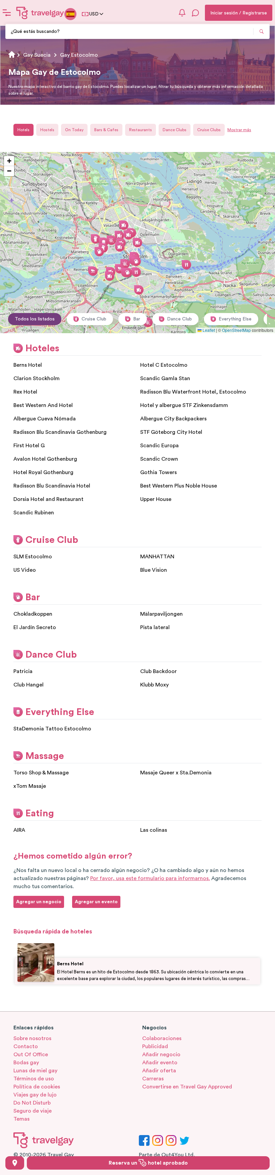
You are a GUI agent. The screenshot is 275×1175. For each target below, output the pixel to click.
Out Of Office (30, 1054)
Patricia (23, 671)
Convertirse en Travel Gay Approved (187, 1086)
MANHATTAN (157, 556)
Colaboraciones (161, 1038)
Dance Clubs (174, 130)
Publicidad (155, 1046)
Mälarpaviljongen (161, 614)
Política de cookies (36, 1086)
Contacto (25, 1046)
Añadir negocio (161, 1054)
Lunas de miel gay (35, 1070)
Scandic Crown (159, 459)
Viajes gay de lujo (35, 1094)
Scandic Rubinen (33, 512)
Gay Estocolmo (79, 55)
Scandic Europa (159, 445)
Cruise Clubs (209, 130)
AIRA (19, 830)
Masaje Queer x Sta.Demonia (176, 772)
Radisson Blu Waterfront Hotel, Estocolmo (193, 392)
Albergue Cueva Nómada (44, 418)
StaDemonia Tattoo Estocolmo (52, 728)
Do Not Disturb (32, 1103)
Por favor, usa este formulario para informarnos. (150, 878)
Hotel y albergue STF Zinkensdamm (184, 405)
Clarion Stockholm (36, 378)
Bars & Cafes (106, 130)
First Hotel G (29, 445)
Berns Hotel (27, 365)
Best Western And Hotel (43, 405)
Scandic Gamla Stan (165, 378)
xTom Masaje (29, 786)
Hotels (23, 130)
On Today (74, 130)
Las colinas (153, 830)
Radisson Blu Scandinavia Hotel (51, 486)
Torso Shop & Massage (41, 772)
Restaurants (140, 130)
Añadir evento (159, 1062)
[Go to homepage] (40, 12)
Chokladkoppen (32, 614)
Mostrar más (239, 130)
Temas (21, 1119)
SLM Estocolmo (32, 556)
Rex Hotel (25, 392)
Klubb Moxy (154, 684)
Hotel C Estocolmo (163, 365)
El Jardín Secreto (34, 627)
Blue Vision (153, 570)
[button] (137, 242)
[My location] (14, 1163)
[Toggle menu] (7, 13)
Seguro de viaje (32, 1111)
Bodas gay (26, 1062)
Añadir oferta (159, 1070)
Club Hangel (28, 684)
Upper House (155, 499)
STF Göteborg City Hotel (171, 432)
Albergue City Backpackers (173, 418)
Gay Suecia (37, 55)
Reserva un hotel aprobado (148, 1163)
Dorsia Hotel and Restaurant (48, 499)
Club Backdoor (158, 671)
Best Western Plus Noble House (178, 486)
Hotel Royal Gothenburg (43, 472)
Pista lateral (155, 627)
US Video (24, 570)
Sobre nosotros (32, 1038)
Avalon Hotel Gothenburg (45, 459)
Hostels (47, 130)
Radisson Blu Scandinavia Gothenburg (60, 432)
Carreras (153, 1078)
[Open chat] (195, 13)
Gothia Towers (158, 472)
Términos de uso (33, 1078)
